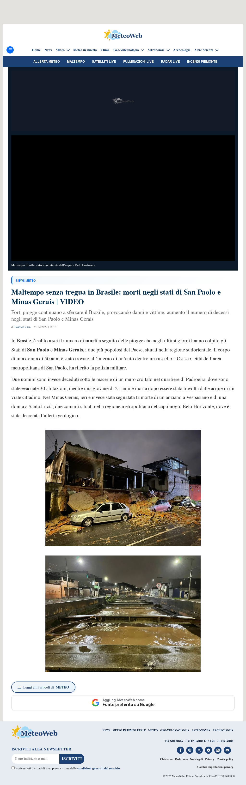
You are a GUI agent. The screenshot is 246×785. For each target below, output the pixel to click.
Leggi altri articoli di (46, 687)
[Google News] (217, 750)
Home (36, 50)
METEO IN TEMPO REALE (129, 730)
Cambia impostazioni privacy (215, 767)
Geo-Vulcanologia (126, 50)
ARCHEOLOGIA (223, 730)
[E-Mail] (227, 750)
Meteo (60, 50)
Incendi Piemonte (202, 61)
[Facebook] (180, 750)
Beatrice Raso (22, 327)
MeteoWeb (178, 776)
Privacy (209, 759)
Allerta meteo (46, 61)
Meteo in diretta (85, 50)
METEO (153, 730)
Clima (105, 50)
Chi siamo (166, 759)
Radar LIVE (170, 61)
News (48, 50)
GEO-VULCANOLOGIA (174, 730)
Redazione (181, 759)
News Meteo (26, 280)
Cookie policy (225, 759)
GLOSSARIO (225, 741)
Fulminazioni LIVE (138, 61)
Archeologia (182, 50)
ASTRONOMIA (201, 730)
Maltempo (76, 61)
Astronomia (156, 50)
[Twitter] (199, 750)
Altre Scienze (203, 50)
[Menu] (10, 50)
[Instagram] (189, 750)
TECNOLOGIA (174, 741)
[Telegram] (208, 750)
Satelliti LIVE (104, 61)
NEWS (106, 730)
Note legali (196, 759)
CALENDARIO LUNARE (200, 741)
